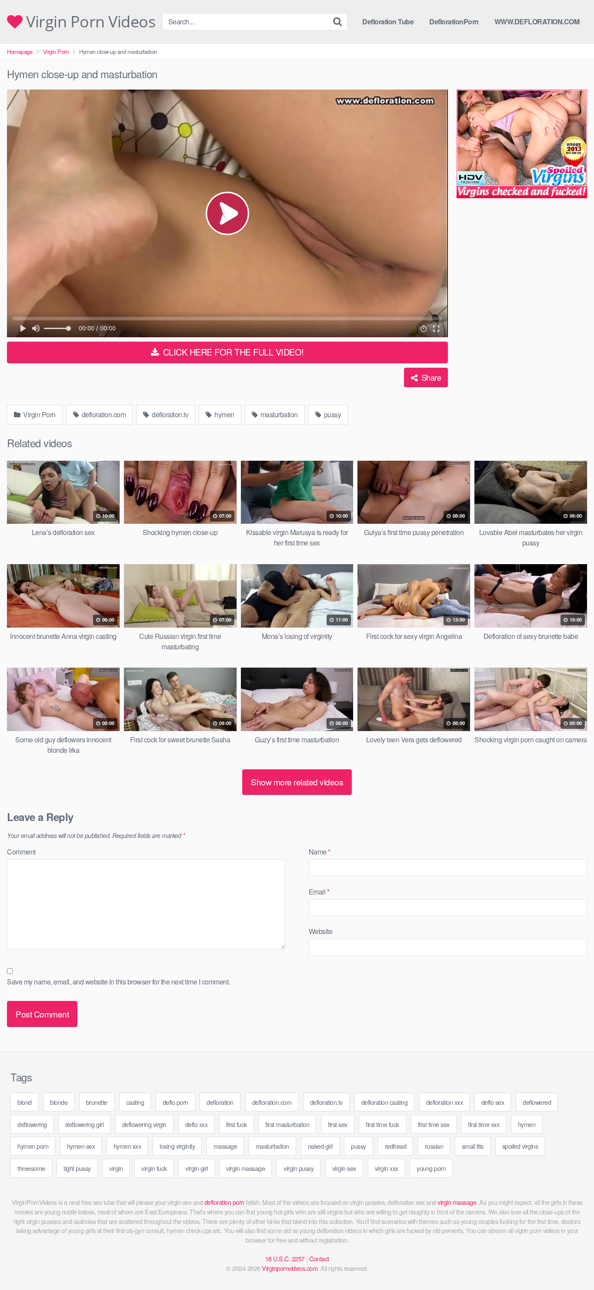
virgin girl (196, 1168)
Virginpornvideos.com (289, 1268)
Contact (319, 1258)
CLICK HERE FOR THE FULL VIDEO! (232, 352)
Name (319, 852)
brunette (96, 1102)
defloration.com (103, 414)
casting (135, 1102)
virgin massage (245, 1168)
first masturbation (287, 1124)
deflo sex (492, 1102)
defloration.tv (169, 414)
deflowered (537, 1102)
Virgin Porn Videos (89, 22)
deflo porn (175, 1102)
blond (24, 1102)
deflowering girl (84, 1124)
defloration (220, 1102)
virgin (116, 1168)
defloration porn (224, 1202)
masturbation (278, 414)
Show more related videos (297, 782)
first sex (337, 1124)
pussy (331, 414)
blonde (58, 1102)
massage (225, 1145)
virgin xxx (386, 1168)
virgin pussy (299, 1168)
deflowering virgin (144, 1124)
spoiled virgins (520, 1145)
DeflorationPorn (454, 22)
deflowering (32, 1124)
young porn (431, 1168)
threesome (31, 1168)
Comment (21, 852)
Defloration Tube (388, 22)
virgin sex (344, 1168)
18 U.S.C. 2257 (285, 1258)
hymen (223, 414)
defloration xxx (444, 1102)
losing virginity (177, 1145)
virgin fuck (154, 1168)
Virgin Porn (56, 51)
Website (321, 931)
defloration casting (384, 1102)
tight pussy (77, 1168)
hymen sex (81, 1145)
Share (430, 377)
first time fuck (382, 1124)
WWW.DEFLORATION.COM (537, 22)
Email (319, 892)
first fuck (236, 1124)
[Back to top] (570, 1262)
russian (434, 1145)
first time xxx (483, 1124)
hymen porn (32, 1145)
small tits (473, 1145)
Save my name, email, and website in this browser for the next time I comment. (118, 982)
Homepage (19, 51)
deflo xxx (196, 1124)
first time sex (434, 1124)
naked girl (320, 1145)
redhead (396, 1145)
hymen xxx (127, 1145)
